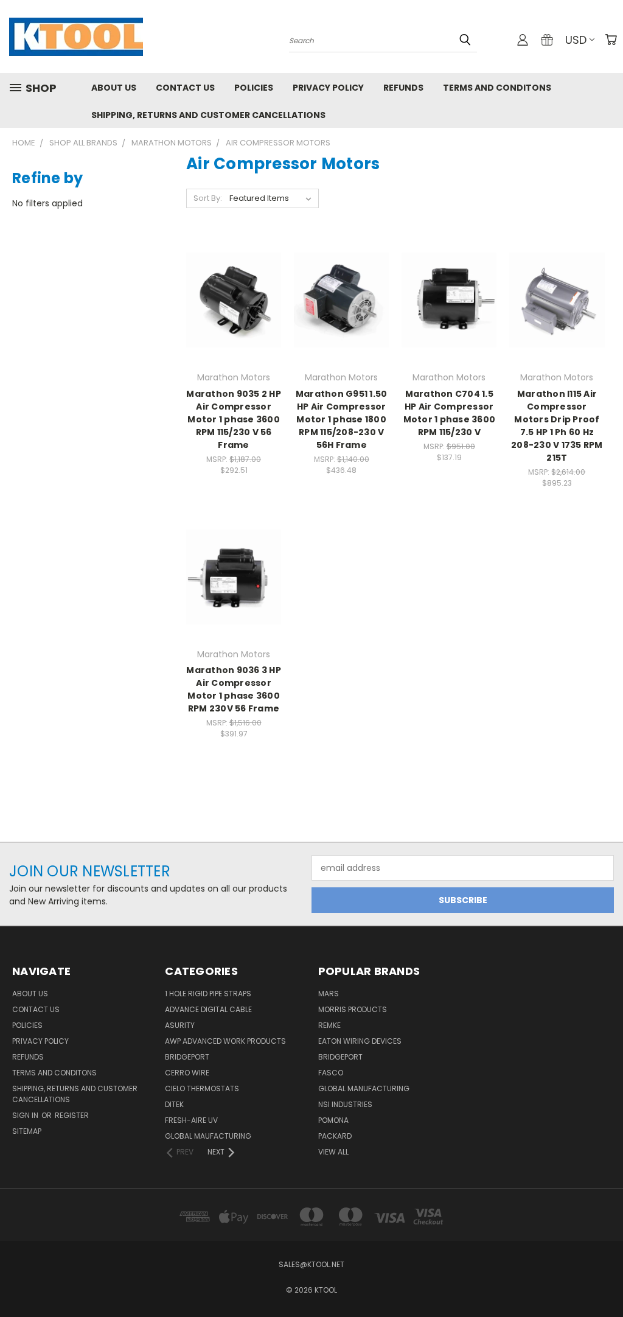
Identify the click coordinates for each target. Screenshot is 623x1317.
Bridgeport (187, 1057)
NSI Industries (345, 1104)
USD (575, 39)
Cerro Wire (187, 1072)
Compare (230, 299)
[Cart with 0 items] (611, 39)
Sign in (26, 1115)
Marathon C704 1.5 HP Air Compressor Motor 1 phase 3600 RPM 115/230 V (449, 413)
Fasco (330, 1072)
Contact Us (185, 88)
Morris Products (352, 1009)
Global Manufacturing (363, 1088)
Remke (329, 1025)
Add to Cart (234, 321)
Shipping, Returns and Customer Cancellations (208, 115)
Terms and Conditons (497, 88)
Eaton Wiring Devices (360, 1041)
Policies (253, 88)
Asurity (180, 1025)
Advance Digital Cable (208, 1009)
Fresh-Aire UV (191, 1120)
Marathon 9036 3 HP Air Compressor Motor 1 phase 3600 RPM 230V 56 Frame (233, 689)
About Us (113, 88)
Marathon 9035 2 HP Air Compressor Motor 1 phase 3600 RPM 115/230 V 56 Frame (233, 419)
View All (333, 1152)
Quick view (233, 275)
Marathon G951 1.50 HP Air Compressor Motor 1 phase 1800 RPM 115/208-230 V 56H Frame (342, 419)
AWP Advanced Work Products (225, 1041)
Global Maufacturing (208, 1136)
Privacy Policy (328, 88)
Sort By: (207, 198)
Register (72, 1115)
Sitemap (26, 1131)
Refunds (403, 88)
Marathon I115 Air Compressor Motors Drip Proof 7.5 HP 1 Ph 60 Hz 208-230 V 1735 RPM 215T (557, 426)
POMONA (333, 1120)
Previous (604, 1279)
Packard (335, 1136)
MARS (328, 993)
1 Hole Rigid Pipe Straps (208, 993)
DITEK (174, 1104)
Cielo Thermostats (202, 1088)
